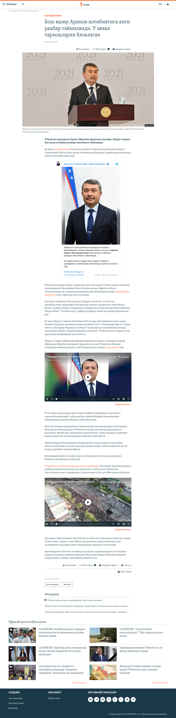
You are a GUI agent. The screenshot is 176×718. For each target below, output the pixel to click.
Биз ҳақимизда (16, 698)
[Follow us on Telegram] (96, 699)
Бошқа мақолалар (160, 683)
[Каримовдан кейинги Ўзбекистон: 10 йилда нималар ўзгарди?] (103, 653)
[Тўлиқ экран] (128, 398)
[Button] (83, 49)
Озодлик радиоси (61, 360)
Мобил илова (54, 698)
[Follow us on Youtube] (90, 699)
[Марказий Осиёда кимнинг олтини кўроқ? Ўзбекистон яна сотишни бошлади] (103, 672)
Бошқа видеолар (79, 683)
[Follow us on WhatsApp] (114, 699)
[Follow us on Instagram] (108, 699)
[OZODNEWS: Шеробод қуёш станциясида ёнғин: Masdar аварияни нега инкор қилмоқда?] (22, 653)
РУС (160, 4)
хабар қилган (113, 347)
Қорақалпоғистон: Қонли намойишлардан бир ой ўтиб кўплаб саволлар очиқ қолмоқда (94, 482)
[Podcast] (133, 699)
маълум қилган (62, 149)
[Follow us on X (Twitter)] (121, 699)
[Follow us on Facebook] (102, 699)
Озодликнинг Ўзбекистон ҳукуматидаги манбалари (72, 466)
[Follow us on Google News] (127, 699)
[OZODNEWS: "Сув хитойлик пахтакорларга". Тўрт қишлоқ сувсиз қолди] (103, 635)
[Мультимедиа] (168, 4)
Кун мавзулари (53, 16)
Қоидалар (13, 708)
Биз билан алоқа (16, 703)
